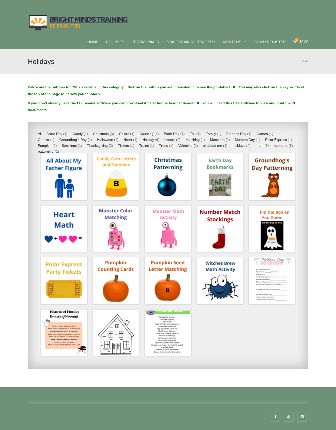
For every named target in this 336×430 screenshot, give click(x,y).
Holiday (148, 140)
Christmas (101, 134)
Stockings (69, 146)
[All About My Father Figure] (64, 176)
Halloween (105, 140)
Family (211, 134)
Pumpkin (44, 146)
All (40, 134)
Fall (192, 134)
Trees (163, 146)
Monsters (217, 140)
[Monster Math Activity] (168, 229)
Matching (192, 140)
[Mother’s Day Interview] (272, 280)
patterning (46, 151)
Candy (78, 134)
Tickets (123, 146)
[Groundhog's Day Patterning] (272, 176)
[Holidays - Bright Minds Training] (79, 22)
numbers (281, 146)
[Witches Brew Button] (220, 280)
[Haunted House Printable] (116, 333)
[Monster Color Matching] (116, 229)
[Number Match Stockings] (220, 229)
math (259, 146)
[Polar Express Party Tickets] (64, 280)
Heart (127, 140)
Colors (124, 134)
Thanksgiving (97, 146)
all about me (212, 146)
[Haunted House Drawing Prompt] (64, 333)
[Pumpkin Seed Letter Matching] (168, 280)
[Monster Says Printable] (168, 333)
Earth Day (171, 134)
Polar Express (276, 140)
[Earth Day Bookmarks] (220, 176)
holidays (238, 146)
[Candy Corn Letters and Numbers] (116, 176)
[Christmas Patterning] (168, 176)
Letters (169, 140)
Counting (146, 134)
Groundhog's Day (73, 140)
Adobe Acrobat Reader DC (179, 103)
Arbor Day (54, 134)
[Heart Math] (64, 229)
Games (262, 134)
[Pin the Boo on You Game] (272, 229)
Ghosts (43, 140)
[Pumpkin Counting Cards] (116, 280)
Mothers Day (245, 140)
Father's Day (236, 134)
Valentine (185, 146)
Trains (144, 146)
